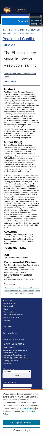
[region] (21, 412)
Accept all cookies (21, 422)
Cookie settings (28, 408)
